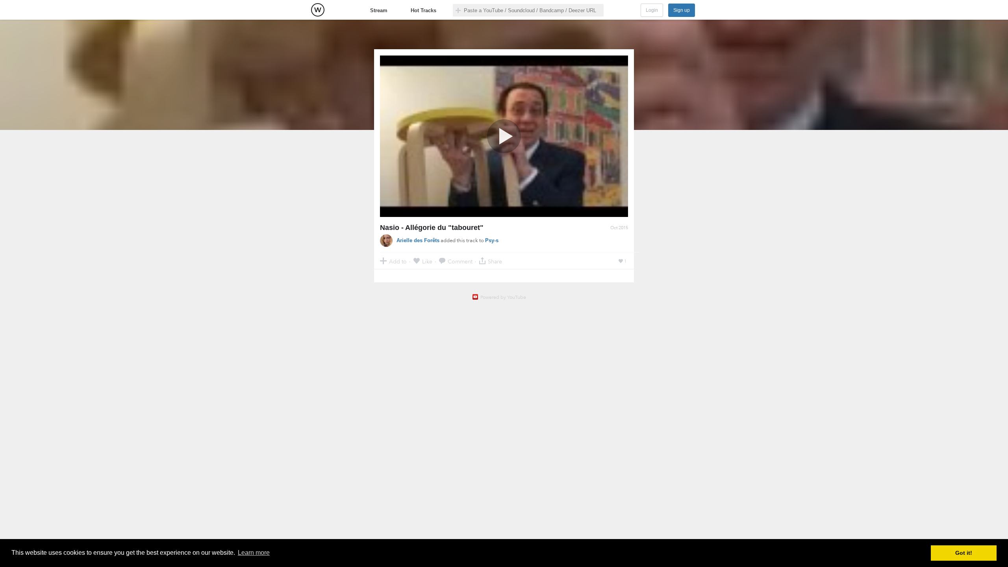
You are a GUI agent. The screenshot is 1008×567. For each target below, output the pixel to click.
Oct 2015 (619, 228)
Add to (398, 261)
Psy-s (491, 240)
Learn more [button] (254, 552)
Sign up (681, 10)
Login (652, 10)
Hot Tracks (423, 10)
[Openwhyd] (317, 10)
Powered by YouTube (503, 297)
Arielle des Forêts (418, 240)
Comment (460, 261)
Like (427, 261)
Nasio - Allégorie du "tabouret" (432, 228)
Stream (378, 10)
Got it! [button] (963, 553)
